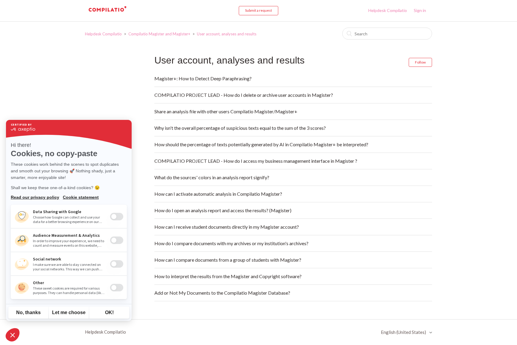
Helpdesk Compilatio (387, 10)
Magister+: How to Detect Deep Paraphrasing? (203, 78)
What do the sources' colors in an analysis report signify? (211, 177)
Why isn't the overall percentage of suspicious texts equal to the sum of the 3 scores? (240, 128)
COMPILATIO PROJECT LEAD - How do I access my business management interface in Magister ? (255, 161)
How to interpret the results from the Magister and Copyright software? (228, 276)
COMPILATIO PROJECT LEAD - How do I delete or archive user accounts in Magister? (243, 95)
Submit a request (258, 10)
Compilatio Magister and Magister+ (159, 33)
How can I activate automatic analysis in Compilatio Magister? (218, 194)
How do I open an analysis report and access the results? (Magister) (222, 210)
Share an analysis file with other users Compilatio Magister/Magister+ (225, 111)
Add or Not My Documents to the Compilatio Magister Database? (222, 293)
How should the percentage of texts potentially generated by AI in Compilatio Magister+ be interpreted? (261, 144)
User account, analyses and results (226, 33)
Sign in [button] (420, 10)
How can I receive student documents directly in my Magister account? (226, 227)
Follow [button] (420, 62)
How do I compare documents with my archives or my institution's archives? (231, 243)
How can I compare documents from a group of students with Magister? (227, 260)
